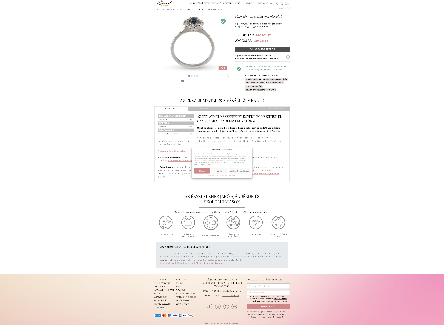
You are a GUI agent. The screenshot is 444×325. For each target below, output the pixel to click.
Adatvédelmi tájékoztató (228, 175)
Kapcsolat (262, 3)
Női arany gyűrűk (274, 83)
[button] (189, 76)
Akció (237, 3)
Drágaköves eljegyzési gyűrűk (261, 90)
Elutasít (219, 171)
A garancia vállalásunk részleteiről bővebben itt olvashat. (192, 263)
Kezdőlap (159, 10)
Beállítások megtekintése (239, 171)
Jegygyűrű (159, 287)
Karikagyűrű (195, 3)
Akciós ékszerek (174, 10)
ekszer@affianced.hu (230, 291)
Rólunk (179, 283)
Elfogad (202, 171)
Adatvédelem (161, 297)
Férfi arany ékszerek (186, 297)
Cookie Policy (183, 304)
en (271, 3)
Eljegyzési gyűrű (212, 3)
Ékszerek (228, 3)
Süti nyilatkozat (213, 175)
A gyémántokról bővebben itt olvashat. (180, 151)
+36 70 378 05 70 (230, 296)
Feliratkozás (268, 306)
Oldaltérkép (160, 300)
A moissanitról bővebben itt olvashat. (189, 160)
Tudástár (180, 290)
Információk (248, 3)
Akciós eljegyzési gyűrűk (275, 79)
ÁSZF (178, 287)
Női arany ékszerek (255, 83)
